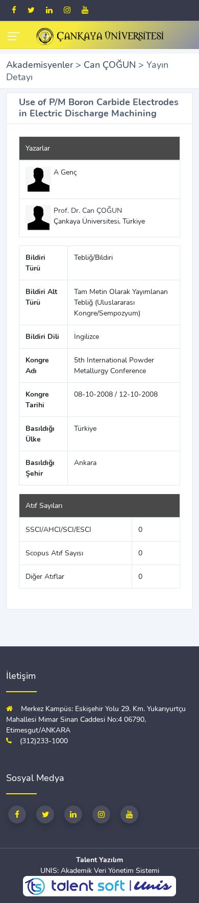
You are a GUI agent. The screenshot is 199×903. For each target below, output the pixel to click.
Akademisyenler (39, 65)
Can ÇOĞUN (110, 65)
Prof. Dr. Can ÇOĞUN (88, 210)
